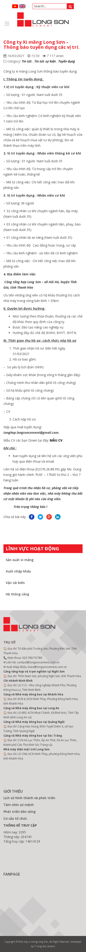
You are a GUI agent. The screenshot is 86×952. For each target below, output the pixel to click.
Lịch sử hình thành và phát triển (29, 798)
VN (15, 6)
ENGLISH (22, 6)
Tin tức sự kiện (45, 61)
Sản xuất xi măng (19, 560)
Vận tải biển (15, 582)
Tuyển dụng (66, 61)
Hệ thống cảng (17, 594)
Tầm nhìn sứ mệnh (18, 805)
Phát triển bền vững (19, 811)
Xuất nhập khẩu (18, 571)
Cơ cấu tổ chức (15, 818)
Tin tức (27, 61)
